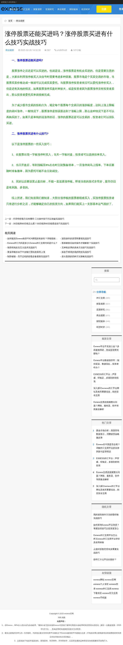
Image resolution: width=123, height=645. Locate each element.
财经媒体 (73, 9)
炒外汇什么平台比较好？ (105, 559)
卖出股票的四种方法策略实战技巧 (77, 256)
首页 (10, 21)
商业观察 (61, 9)
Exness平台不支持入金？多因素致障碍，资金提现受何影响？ (106, 350)
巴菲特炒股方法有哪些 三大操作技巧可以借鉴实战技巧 (38, 219)
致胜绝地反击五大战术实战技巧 (22, 247)
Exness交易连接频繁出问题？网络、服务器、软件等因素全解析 (106, 405)
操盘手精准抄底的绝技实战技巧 (76, 252)
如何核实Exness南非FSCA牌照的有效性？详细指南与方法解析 (36, 238)
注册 (104, 9)
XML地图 (61, 617)
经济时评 (85, 9)
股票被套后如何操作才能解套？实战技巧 (80, 243)
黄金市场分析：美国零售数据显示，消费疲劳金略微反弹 (107, 434)
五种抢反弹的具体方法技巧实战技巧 (78, 247)
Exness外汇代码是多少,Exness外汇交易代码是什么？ (32, 243)
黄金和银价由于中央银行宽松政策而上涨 (26, 252)
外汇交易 (25, 9)
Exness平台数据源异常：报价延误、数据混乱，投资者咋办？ (106, 364)
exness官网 (110, 579)
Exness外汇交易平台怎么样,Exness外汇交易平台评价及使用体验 (106, 539)
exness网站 (98, 579)
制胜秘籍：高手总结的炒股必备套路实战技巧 (28, 256)
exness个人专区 (101, 584)
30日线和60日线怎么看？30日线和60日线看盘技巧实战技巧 (41, 223)
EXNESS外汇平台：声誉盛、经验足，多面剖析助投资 (106, 378)
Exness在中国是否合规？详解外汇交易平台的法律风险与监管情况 (108, 448)
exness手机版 (99, 597)
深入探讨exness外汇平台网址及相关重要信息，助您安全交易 (106, 391)
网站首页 (13, 9)
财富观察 (37, 9)
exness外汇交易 (103, 588)
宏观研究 (49, 9)
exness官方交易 (110, 593)
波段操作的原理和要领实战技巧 (76, 238)
